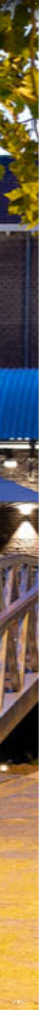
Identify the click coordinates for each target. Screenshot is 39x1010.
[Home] (10, 3)
